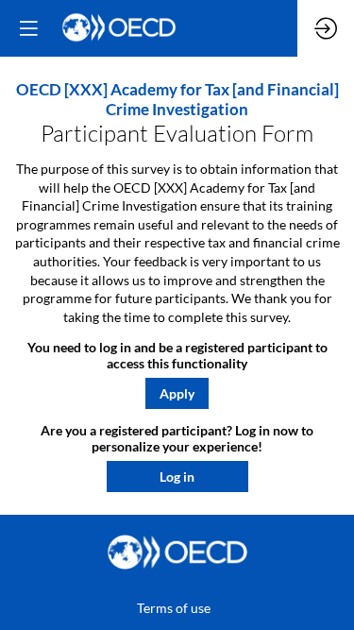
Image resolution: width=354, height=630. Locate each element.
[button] (177, 393)
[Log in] (325, 28)
